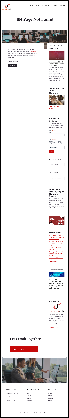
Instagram (50, 398)
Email (52, 139)
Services (29, 395)
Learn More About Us (54, 327)
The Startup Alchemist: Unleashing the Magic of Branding (56, 63)
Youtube (50, 393)
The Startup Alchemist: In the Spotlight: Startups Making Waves (56, 259)
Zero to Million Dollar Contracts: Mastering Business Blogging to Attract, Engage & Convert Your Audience (56, 284)
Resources (29, 400)
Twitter (50, 400)
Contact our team (10, 400)
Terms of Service (40, 413)
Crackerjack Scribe (31, 413)
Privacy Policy (48, 413)
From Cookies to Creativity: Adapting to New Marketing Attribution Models (56, 237)
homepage (33, 51)
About (28, 393)
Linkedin (50, 395)
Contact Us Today (20, 349)
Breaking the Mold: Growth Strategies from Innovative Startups (56, 253)
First (50, 132)
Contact (29, 398)
